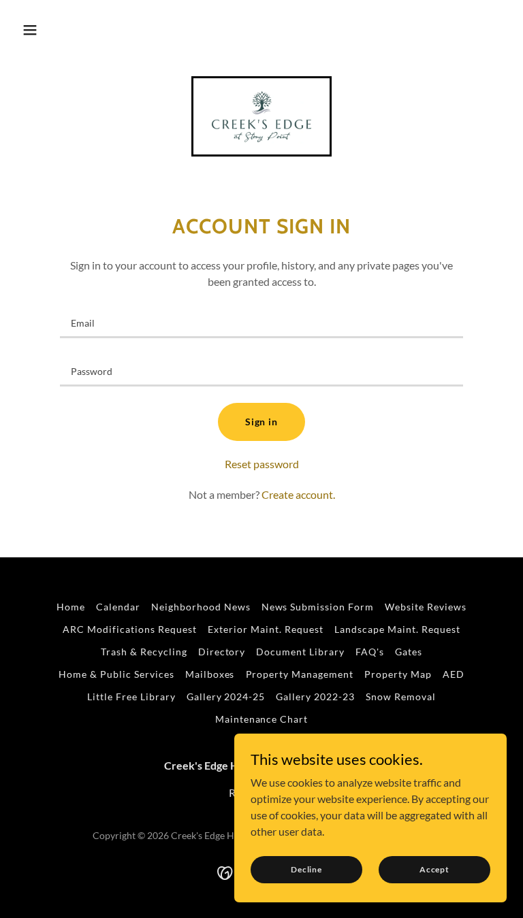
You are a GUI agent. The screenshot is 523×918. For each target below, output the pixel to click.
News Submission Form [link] (318, 606)
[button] (30, 30)
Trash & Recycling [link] (144, 651)
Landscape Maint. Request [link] (397, 629)
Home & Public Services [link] (116, 674)
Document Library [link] (300, 651)
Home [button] (71, 606)
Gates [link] (408, 651)
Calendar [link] (118, 606)
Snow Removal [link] (401, 696)
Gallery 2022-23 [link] (315, 696)
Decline (306, 869)
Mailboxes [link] (210, 674)
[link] (261, 116)
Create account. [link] (298, 494)
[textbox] (261, 322)
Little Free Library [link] (131, 696)
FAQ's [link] (369, 651)
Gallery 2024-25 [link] (226, 696)
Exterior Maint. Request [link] (265, 629)
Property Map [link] (398, 674)
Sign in (262, 421)
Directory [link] (222, 651)
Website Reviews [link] (425, 606)
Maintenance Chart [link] (261, 719)
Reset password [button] (262, 463)
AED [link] (453, 674)
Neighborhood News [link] (201, 606)
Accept (434, 869)
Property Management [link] (300, 674)
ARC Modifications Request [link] (130, 629)
